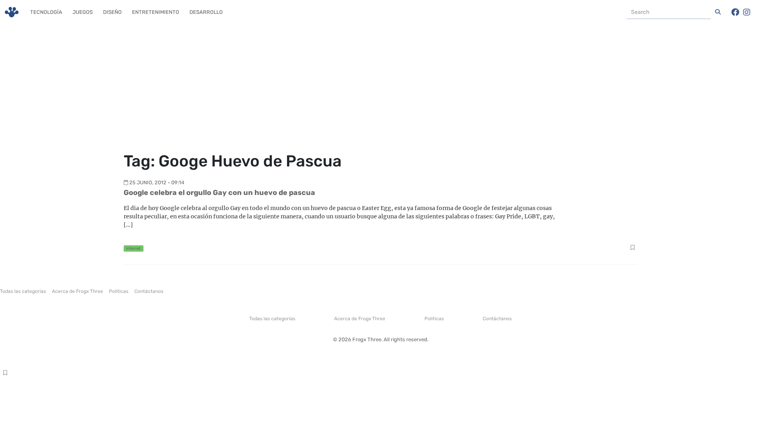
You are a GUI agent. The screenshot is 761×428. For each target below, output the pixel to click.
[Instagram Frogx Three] (746, 12)
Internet (133, 248)
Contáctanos (148, 291)
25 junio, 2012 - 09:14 (156, 182)
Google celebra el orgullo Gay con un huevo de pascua (219, 192)
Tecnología (46, 12)
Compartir (632, 248)
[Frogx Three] (12, 12)
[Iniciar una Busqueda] (717, 12)
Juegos (83, 12)
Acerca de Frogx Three (77, 291)
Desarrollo (206, 12)
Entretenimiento (155, 12)
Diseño (112, 12)
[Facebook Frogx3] (735, 12)
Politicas (118, 291)
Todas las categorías (23, 291)
